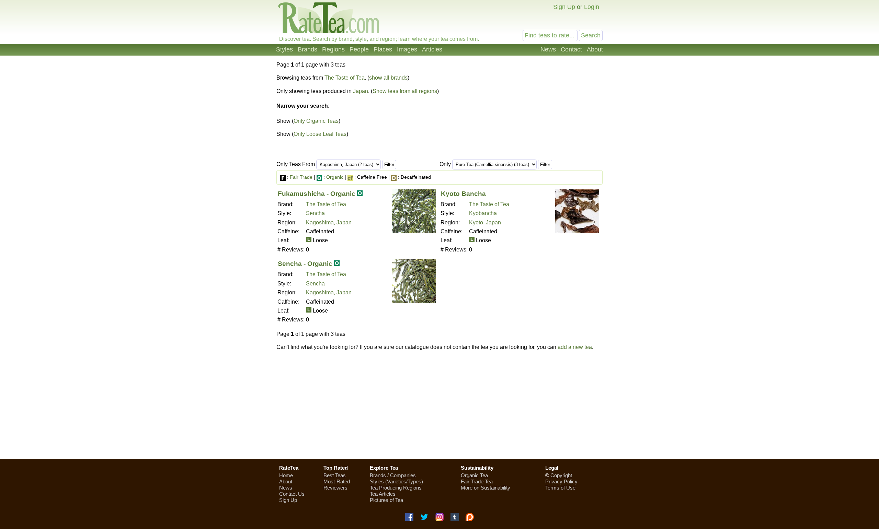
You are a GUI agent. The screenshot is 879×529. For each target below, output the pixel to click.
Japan (360, 91)
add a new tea (575, 347)
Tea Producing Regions (396, 488)
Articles (432, 49)
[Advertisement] (439, 404)
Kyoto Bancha (463, 193)
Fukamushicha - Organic (316, 193)
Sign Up (564, 6)
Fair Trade (301, 177)
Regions (333, 49)
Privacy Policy (561, 481)
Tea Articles (383, 494)
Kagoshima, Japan (329, 222)
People (359, 49)
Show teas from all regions (405, 91)
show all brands (388, 78)
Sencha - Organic (305, 263)
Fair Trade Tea (477, 481)
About (595, 49)
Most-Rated (336, 481)
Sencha (315, 213)
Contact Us (292, 494)
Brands (307, 49)
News (548, 49)
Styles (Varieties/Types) (396, 481)
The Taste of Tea (344, 78)
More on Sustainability (485, 488)
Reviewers (335, 488)
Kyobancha (483, 213)
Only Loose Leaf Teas (320, 134)
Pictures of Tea (386, 500)
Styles (284, 49)
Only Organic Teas (316, 121)
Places (383, 49)
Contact (571, 49)
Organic (334, 177)
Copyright (561, 475)
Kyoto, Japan (485, 222)
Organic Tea (474, 475)
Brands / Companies (393, 475)
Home (286, 475)
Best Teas (334, 475)
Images (407, 49)
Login (591, 6)
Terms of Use (560, 488)
